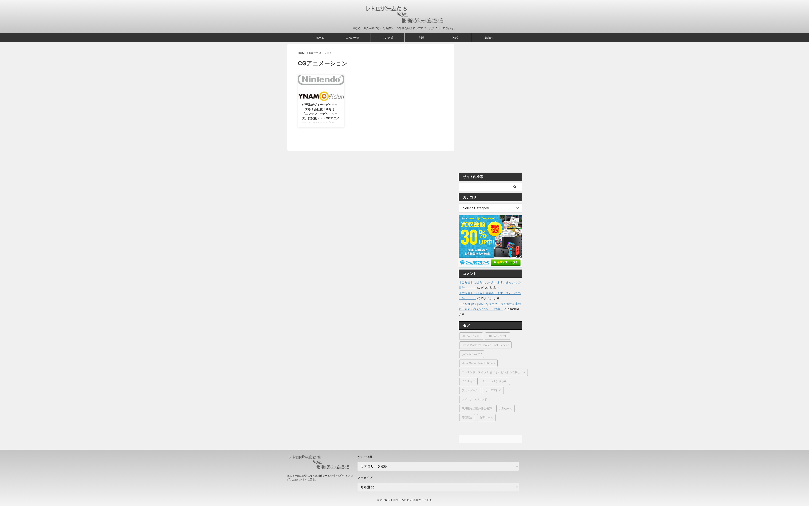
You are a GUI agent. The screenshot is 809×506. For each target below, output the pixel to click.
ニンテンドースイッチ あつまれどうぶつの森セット (493, 372)
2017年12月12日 (498, 336)
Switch (488, 37)
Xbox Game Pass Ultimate (478, 363)
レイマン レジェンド (474, 399)
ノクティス (468, 381)
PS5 (421, 37)
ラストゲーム (470, 390)
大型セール (505, 408)
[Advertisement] (490, 107)
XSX (455, 37)
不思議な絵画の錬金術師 (477, 408)
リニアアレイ (493, 390)
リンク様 (387, 37)
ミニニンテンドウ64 (495, 381)
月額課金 (467, 417)
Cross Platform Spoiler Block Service (485, 345)
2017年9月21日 (471, 336)
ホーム (320, 37)
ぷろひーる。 (354, 37)
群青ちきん (486, 417)
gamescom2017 (472, 354)
